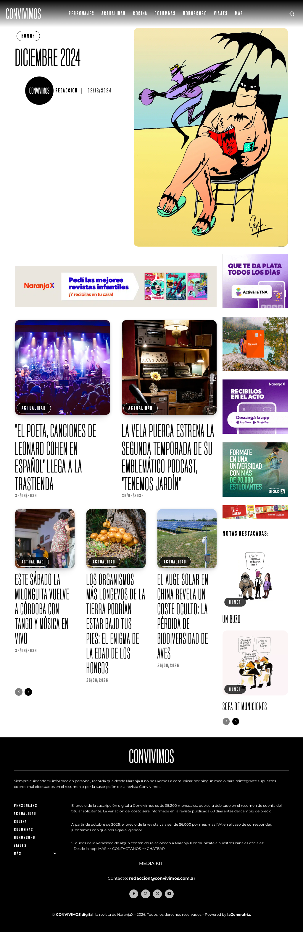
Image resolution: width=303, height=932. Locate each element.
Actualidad (34, 408)
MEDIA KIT (151, 863)
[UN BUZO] (255, 575)
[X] (157, 893)
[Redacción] (40, 90)
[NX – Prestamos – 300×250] (255, 438)
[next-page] (28, 692)
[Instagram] (145, 893)
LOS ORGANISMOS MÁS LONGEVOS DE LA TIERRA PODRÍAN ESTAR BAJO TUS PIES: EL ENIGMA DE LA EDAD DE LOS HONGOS (116, 623)
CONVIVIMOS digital (75, 914)
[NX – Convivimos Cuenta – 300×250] (255, 313)
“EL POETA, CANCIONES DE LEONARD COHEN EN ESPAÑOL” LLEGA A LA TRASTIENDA (55, 457)
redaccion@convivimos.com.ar (162, 878)
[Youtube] (169, 893)
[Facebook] (133, 893)
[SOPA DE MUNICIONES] (255, 662)
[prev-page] (18, 692)
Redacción (66, 90)
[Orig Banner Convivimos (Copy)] (255, 523)
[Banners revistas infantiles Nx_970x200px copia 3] (116, 312)
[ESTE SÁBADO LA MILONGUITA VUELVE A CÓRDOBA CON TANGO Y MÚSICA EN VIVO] (44, 538)
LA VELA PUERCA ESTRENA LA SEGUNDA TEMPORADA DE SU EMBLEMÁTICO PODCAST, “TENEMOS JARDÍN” (168, 457)
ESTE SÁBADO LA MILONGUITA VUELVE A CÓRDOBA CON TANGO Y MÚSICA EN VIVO (42, 609)
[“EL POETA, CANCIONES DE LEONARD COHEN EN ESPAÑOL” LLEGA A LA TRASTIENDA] (62, 367)
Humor (28, 36)
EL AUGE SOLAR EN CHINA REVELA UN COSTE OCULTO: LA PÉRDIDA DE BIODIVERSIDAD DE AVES (183, 616)
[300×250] (255, 375)
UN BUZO (232, 619)
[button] (291, 13)
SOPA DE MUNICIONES (245, 706)
